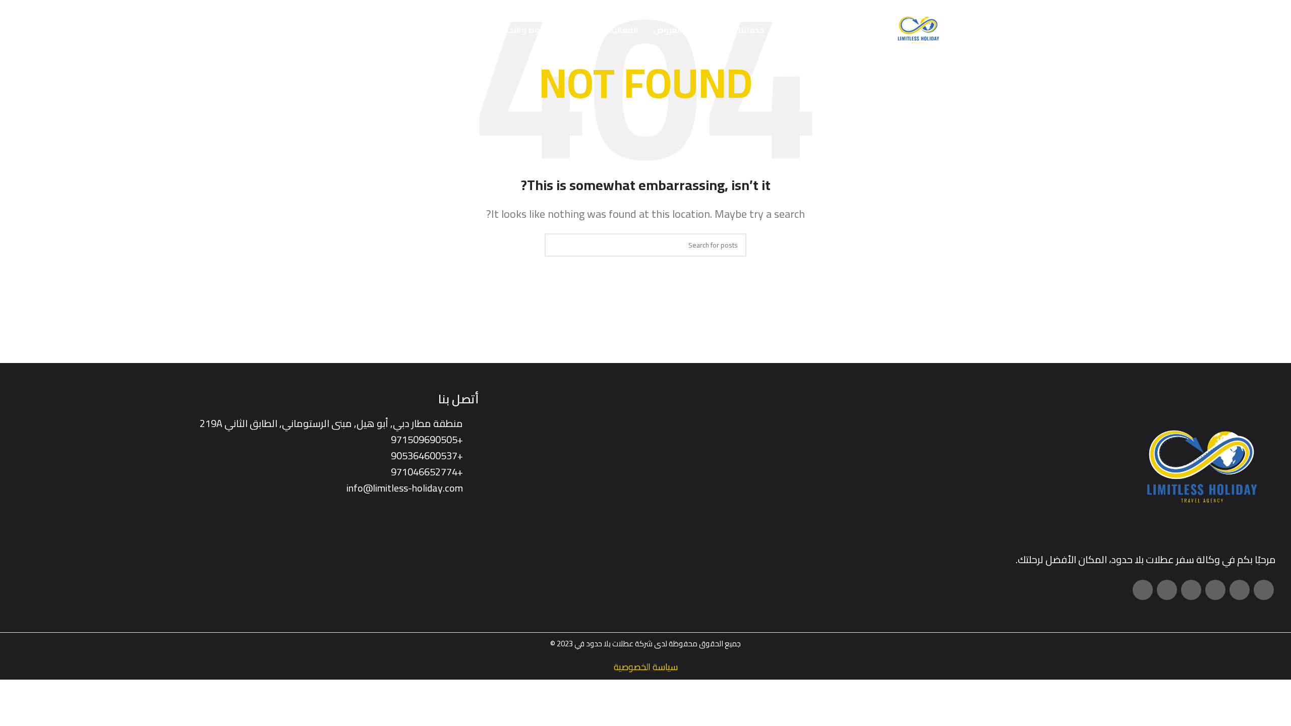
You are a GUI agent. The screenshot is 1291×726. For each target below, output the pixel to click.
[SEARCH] (556, 245)
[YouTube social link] (1191, 590)
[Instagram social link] (1215, 590)
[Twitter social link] (1239, 590)
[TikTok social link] (1143, 590)
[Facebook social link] (1264, 590)
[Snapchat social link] (1167, 590)
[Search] (442, 30)
